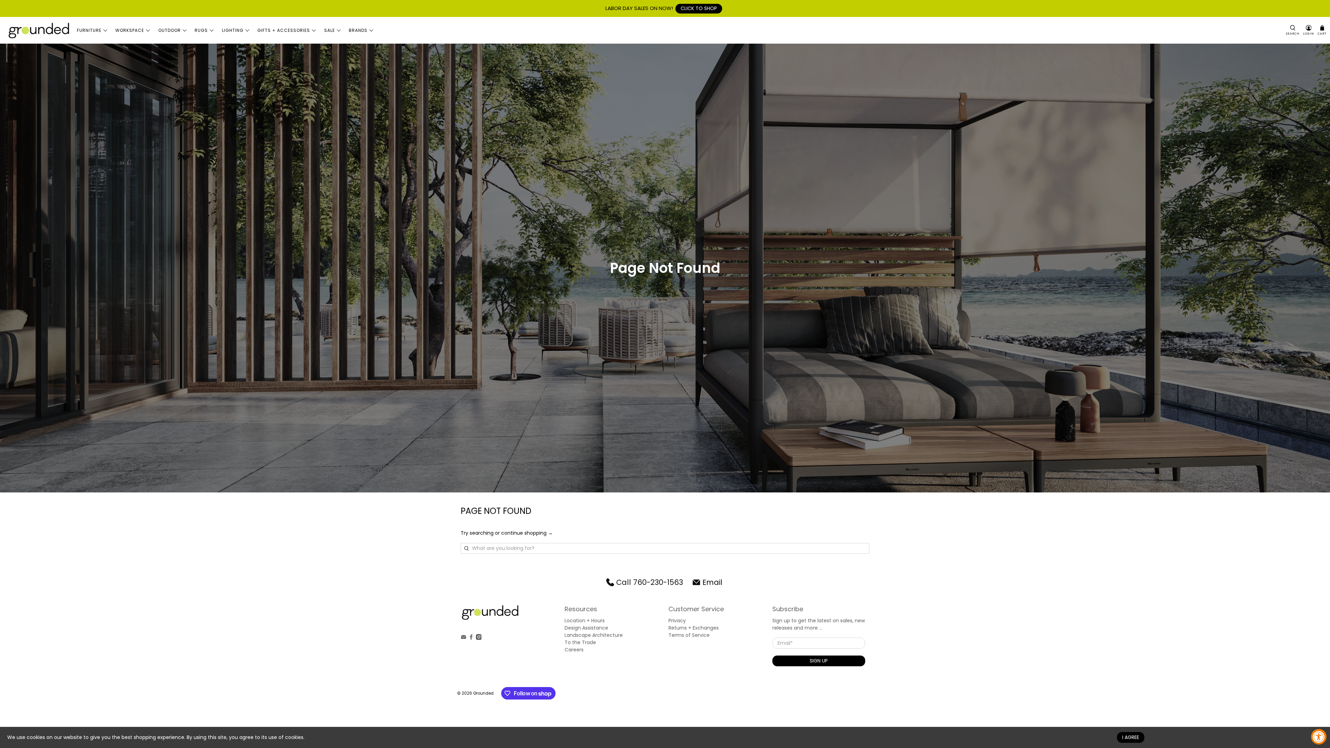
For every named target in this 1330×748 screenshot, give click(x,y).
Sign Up (819, 660)
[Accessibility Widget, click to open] (1319, 737)
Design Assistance (586, 627)
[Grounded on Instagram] (479, 638)
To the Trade (580, 642)
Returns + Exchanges (693, 627)
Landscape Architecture (594, 635)
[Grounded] (38, 30)
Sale (329, 30)
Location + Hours (585, 620)
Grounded (483, 693)
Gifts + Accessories (283, 30)
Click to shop (699, 8)
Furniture (89, 30)
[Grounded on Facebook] (471, 638)
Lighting (232, 30)
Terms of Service (689, 635)
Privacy (677, 620)
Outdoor (169, 30)
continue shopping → (527, 532)
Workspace (129, 30)
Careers (574, 649)
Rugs (201, 30)
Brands (358, 30)
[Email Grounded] (464, 638)
